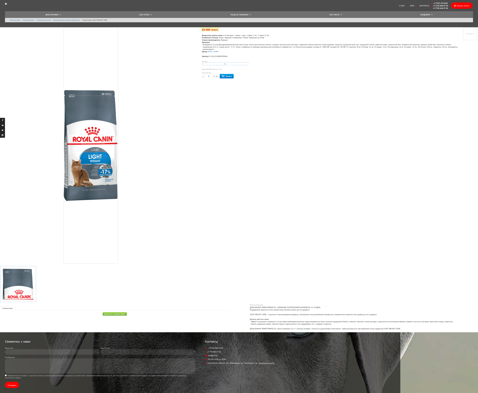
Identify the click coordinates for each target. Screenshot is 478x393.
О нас (402, 5)
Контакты (424, 5)
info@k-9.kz (212, 355)
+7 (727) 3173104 (440, 3)
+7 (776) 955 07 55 (440, 5)
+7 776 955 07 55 (214, 351)
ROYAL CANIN (213, 51)
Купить (229, 76)
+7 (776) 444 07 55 (440, 8)
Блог (412, 5)
